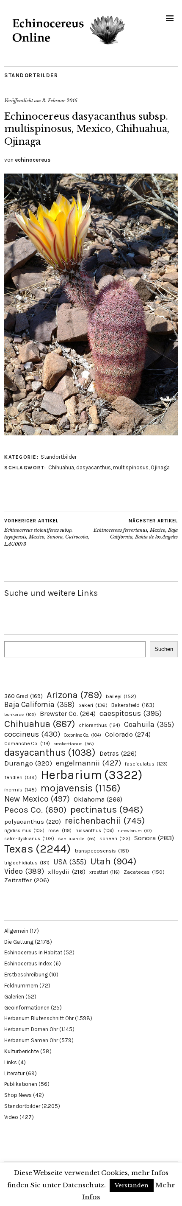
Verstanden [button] (132, 1185)
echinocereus (32, 160)
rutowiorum (135, 830)
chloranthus (99, 725)
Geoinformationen (27, 1007)
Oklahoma (98, 799)
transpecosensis (101, 850)
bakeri (93, 705)
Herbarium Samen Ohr (31, 1040)
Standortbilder (31, 75)
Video (24, 871)
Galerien (14, 996)
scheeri (114, 838)
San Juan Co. (77, 838)
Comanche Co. (27, 743)
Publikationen (20, 1084)
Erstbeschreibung (26, 974)
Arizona (74, 695)
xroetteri (104, 872)
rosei (60, 830)
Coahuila (149, 724)
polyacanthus (32, 821)
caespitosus (130, 713)
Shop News (18, 1095)
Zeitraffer (26, 880)
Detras (118, 753)
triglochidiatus (27, 863)
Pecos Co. (35, 810)
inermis (20, 789)
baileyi (121, 696)
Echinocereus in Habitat (33, 952)
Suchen (163, 649)
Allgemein (16, 931)
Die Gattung (18, 942)
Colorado (128, 734)
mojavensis (81, 788)
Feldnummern (21, 985)
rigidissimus (24, 830)
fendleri (20, 777)
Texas (37, 848)
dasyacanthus (93, 467)
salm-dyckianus (29, 838)
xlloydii (66, 871)
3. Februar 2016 (59, 101)
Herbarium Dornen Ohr (31, 1029)
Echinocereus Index (28, 963)
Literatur (14, 1073)
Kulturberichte (21, 1051)
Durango (28, 763)
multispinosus (131, 467)
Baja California (39, 704)
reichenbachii (105, 820)
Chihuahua (61, 467)
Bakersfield (132, 705)
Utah (113, 861)
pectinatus (106, 809)
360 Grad (23, 696)
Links (10, 1062)
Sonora (154, 838)
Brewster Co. (68, 714)
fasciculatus (146, 764)
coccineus (32, 734)
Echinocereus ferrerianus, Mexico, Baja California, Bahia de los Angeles (136, 529)
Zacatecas (144, 872)
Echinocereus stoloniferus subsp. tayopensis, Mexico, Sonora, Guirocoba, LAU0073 (46, 532)
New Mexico (37, 799)
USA (69, 862)
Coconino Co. (82, 735)
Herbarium (91, 775)
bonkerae (20, 714)
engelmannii (88, 763)
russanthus (94, 830)
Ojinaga (160, 467)
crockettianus (74, 743)
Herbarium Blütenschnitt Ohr (39, 1018)
